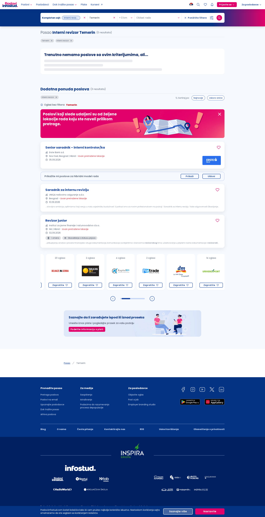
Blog (43, 429)
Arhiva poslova (48, 414)
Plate (84, 4)
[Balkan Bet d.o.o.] (81, 272)
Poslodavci (42, 4)
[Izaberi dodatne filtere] (211, 17)
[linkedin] (221, 390)
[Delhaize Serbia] (51, 272)
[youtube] (202, 390)
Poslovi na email (49, 399)
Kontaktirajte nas (114, 429)
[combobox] (62, 18)
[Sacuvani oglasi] (205, 4)
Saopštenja (86, 394)
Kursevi (95, 4)
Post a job (133, 399)
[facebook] (183, 390)
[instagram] (193, 390)
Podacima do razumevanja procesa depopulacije (94, 406)
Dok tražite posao (49, 409)
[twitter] (212, 390)
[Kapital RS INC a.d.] (112, 272)
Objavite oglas (136, 394)
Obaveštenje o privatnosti (209, 429)
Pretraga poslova (49, 394)
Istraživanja (86, 399)
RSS (142, 429)
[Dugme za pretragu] (219, 18)
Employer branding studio (142, 404)
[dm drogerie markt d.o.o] (172, 272)
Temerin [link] (80, 363)
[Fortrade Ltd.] (142, 272)
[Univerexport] (202, 272)
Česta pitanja (85, 429)
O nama (61, 429)
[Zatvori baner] (219, 114)
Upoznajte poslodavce (52, 404)
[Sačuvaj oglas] (219, 147)
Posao (67, 363)
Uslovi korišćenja (169, 429)
